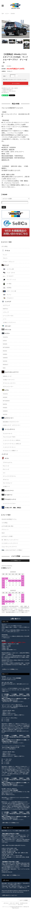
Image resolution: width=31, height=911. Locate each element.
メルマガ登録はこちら (15, 560)
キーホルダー (10, 276)
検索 (4, 207)
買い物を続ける (5, 92)
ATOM (21, 904)
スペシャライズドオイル (9, 476)
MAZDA (5, 351)
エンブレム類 (10, 269)
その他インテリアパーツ (9, 322)
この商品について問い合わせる (9, 91)
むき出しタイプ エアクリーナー (11, 425)
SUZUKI (5, 361)
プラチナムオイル (7, 462)
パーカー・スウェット (8, 261)
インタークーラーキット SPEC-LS (12, 443)
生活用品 (8, 287)
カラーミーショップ (6, 906)
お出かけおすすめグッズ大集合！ (14, 550)
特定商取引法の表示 (24, 903)
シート (4, 319)
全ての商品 (4, 246)
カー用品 (8, 283)
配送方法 (17, 903)
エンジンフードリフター (9, 503)
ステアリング (6, 305)
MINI (4, 368)
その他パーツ (6, 486)
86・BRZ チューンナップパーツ (10, 539)
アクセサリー (10, 298)
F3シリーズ (6, 469)
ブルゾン (5, 258)
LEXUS (5, 340)
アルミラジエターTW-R (9, 437)
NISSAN (5, 344)
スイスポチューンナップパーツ (10, 543)
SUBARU (5, 357)
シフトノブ (6, 312)
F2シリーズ (6, 466)
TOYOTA (13, 13)
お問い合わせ (6, 903)
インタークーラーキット (9, 447)
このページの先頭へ (23, 900)
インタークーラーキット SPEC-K (11, 440)
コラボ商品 (4, 522)
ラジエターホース (7, 433)
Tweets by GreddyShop (7, 565)
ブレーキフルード (7, 483)
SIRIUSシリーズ (7, 376)
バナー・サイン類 (11, 291)
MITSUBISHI (6, 347)
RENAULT (5, 364)
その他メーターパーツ (8, 379)
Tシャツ (5, 254)
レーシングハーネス (8, 315)
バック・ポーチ (10, 272)
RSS (19, 904)
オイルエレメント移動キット (10, 450)
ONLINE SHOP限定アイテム (9, 519)
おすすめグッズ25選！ (7, 536)
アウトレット (5, 529)
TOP (3, 13)
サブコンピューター (8, 386)
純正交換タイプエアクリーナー (11, 421)
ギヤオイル (6, 479)
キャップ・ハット (11, 279)
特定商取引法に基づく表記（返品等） (10, 88)
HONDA (5, 354)
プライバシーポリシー (13, 904)
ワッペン (8, 294)
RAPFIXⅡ (5, 308)
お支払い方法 (12, 903)
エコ (4, 472)
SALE (3, 533)
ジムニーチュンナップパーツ (9, 546)
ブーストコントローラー (9, 383)
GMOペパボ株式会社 (24, 906)
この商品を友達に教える (7, 89)
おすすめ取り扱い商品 (7, 526)
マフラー (7, 13)
